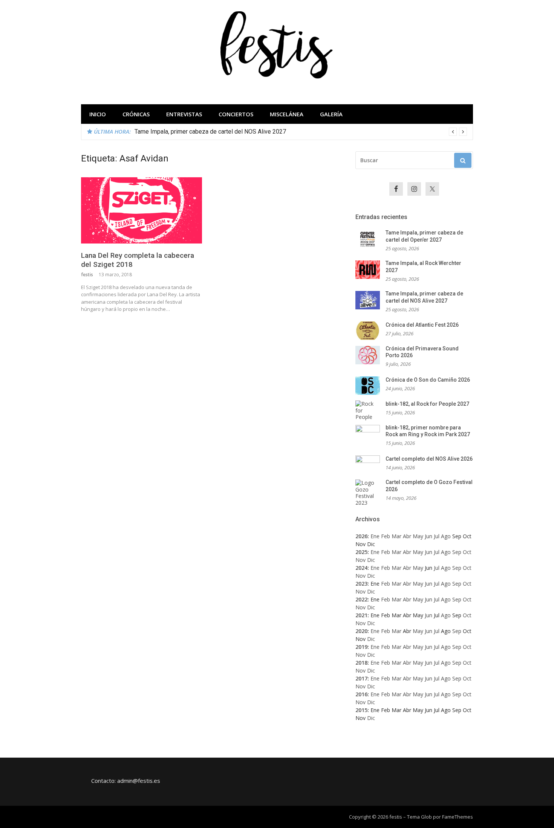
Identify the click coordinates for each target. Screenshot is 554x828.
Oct (467, 552)
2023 (361, 583)
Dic (371, 559)
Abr (407, 536)
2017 (361, 678)
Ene (375, 536)
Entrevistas (184, 114)
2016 (361, 694)
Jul (436, 536)
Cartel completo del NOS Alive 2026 (429, 459)
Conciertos (236, 114)
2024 (361, 567)
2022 (361, 599)
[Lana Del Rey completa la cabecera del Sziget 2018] (141, 210)
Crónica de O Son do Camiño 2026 (428, 380)
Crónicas (136, 114)
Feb (385, 536)
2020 (361, 631)
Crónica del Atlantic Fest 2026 (422, 325)
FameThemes (457, 816)
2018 (361, 662)
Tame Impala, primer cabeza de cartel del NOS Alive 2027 (210, 131)
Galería (331, 114)
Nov (360, 559)
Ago (446, 536)
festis (87, 274)
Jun (428, 536)
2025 (361, 552)
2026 (361, 536)
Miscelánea (286, 114)
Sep (456, 552)
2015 (361, 710)
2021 (361, 615)
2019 (361, 646)
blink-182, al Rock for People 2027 (427, 404)
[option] (301, 132)
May (418, 536)
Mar (396, 536)
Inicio (97, 114)
